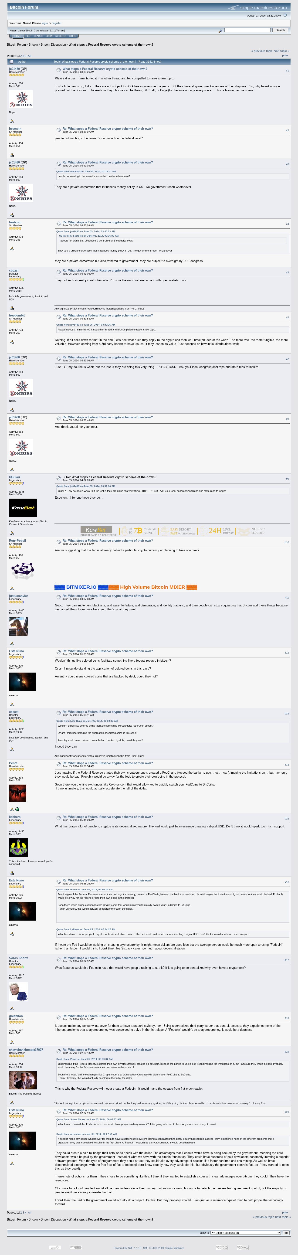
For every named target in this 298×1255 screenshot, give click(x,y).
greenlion (16, 1016)
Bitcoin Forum (16, 44)
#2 (287, 130)
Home (17, 36)
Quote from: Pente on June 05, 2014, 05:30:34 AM (84, 889)
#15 (287, 818)
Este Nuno (16, 651)
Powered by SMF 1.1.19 (127, 1248)
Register (61, 36)
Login (49, 36)
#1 (287, 70)
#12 (287, 652)
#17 (287, 960)
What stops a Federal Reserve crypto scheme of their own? (111, 44)
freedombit (17, 315)
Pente (13, 763)
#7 (287, 359)
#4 (287, 224)
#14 (287, 764)
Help (28, 36)
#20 (287, 1112)
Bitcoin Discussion (53, 44)
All (29, 55)
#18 (287, 1018)
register (56, 23)
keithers (14, 817)
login (45, 23)
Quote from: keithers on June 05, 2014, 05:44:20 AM (85, 929)
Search (38, 36)
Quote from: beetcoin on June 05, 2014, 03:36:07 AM (86, 171)
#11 (287, 597)
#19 (287, 1051)
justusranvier (18, 596)
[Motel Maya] (16, 808)
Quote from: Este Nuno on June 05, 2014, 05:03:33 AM (87, 721)
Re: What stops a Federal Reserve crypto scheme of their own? (108, 128)
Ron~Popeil (17, 540)
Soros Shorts (18, 958)
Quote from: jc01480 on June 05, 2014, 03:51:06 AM (85, 486)
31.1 (52, 30)
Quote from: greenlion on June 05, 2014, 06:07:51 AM (86, 1134)
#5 (287, 272)
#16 (287, 882)
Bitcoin (33, 44)
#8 (287, 419)
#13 (287, 713)
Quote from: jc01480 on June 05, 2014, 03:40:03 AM (85, 231)
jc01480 (14, 69)
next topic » (281, 51)
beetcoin (15, 128)
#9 (287, 478)
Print (285, 55)
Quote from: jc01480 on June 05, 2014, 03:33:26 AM (85, 324)
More (72, 36)
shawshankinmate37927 (26, 1049)
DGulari (14, 477)
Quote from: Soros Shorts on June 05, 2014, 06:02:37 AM (88, 1119)
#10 (287, 542)
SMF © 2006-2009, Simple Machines (163, 1248)
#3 (287, 164)
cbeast (13, 270)
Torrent (60, 30)
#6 (287, 317)
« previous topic (262, 51)
